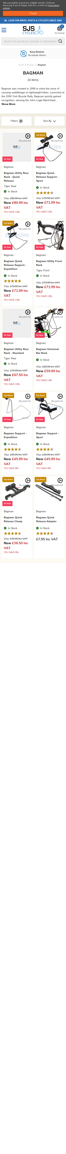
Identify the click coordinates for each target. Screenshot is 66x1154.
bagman (42, 65)
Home (21, 65)
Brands (30, 65)
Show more (8, 104)
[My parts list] (28, 136)
